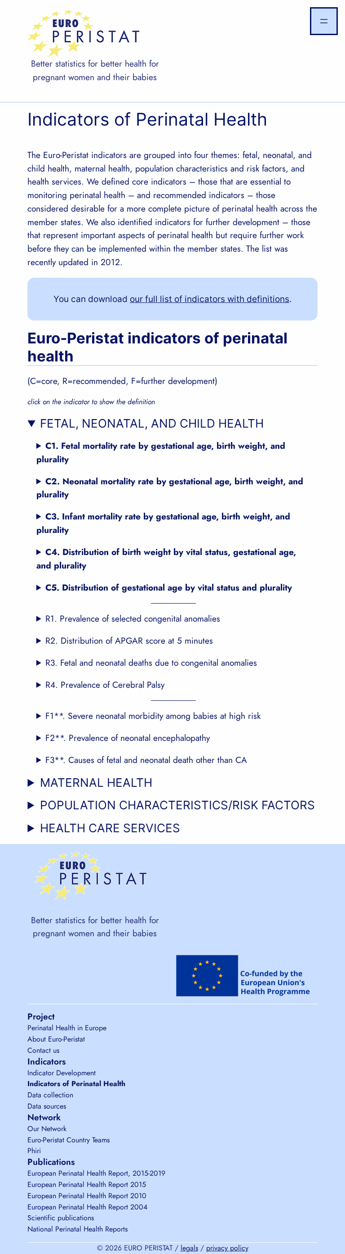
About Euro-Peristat (56, 1039)
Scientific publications (60, 1218)
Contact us (43, 1050)
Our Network (46, 1128)
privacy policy (227, 1248)
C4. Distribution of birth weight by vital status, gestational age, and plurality (166, 559)
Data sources (46, 1106)
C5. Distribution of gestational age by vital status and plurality (168, 587)
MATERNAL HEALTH (96, 782)
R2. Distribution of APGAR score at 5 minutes (129, 640)
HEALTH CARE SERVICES (110, 828)
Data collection (50, 1095)
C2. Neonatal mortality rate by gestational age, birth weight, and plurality (169, 488)
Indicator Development (61, 1073)
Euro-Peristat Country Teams (68, 1140)
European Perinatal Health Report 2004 (87, 1207)
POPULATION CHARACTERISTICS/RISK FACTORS (177, 805)
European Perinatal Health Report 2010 (86, 1196)
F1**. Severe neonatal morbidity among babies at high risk (153, 715)
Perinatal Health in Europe (66, 1028)
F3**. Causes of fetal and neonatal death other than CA (146, 759)
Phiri (34, 1151)
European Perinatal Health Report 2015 (86, 1184)
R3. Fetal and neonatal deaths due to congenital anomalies (151, 662)
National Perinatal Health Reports (77, 1229)
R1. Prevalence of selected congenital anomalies (132, 618)
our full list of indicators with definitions (209, 298)
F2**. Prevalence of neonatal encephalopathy (127, 737)
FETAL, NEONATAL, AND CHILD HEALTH (152, 423)
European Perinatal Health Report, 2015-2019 (96, 1173)
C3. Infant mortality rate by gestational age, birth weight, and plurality (163, 523)
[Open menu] (324, 21)
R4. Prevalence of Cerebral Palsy (104, 684)
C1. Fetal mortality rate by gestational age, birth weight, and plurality (160, 452)
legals (189, 1248)
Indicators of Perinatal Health (76, 1083)
